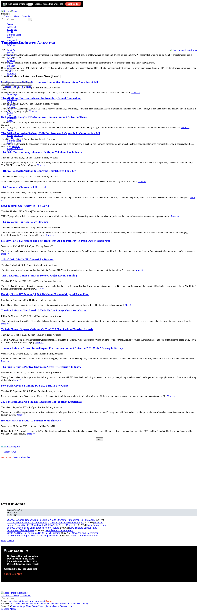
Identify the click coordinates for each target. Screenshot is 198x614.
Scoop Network (29, 603)
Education (11, 73)
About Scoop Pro (34, 606)
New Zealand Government (59, 530)
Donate (48, 601)
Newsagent (39, 601)
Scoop (10, 24)
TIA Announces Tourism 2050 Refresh (24, 186)
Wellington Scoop (15, 135)
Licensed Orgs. (18, 606)
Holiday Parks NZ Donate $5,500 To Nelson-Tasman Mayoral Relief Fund (45, 294)
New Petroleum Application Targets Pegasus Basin (33, 535)
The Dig (11, 32)
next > (99, 439)
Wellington (12, 29)
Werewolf (11, 27)
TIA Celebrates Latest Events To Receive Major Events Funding (39, 275)
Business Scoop (14, 34)
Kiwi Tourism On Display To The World (25, 205)
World (10, 68)
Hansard (98, 522)
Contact (11, 601)
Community (12, 40)
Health (10, 76)
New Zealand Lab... (97, 525)
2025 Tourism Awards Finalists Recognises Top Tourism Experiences (41, 401)
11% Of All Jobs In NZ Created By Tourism (27, 259)
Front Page (12, 50)
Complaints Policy (79, 603)
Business (11, 63)
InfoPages (11, 45)
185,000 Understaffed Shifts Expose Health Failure (33, 528)
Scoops (10, 52)
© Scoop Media (8, 609)
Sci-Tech (11, 66)
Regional (11, 60)
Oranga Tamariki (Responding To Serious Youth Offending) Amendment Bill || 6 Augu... (51, 520)
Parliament (12, 55)
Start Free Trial (73, 4)
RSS (10, 540)
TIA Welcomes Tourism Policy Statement (25, 221)
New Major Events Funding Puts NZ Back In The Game (34, 385)
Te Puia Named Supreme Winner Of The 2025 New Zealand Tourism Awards (47, 329)
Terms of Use (66, 606)
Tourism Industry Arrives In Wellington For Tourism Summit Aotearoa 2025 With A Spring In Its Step (62, 348)
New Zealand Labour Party (83, 528)
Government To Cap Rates (20, 530)
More (3, 540)
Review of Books (15, 42)
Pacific (10, 37)
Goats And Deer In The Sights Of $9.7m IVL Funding (33, 533)
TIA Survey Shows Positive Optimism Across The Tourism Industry (41, 366)
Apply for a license (50, 606)
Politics (10, 58)
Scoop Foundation (45, 603)
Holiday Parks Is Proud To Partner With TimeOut (31, 420)
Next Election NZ (63, 603)
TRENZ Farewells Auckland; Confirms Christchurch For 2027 (38, 170)
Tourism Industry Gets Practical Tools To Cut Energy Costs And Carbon (44, 310)
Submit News (27, 601)
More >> (135, 92)
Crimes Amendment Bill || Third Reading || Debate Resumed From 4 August (45, 522)
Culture (10, 71)
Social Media (15, 603)
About (18, 601)
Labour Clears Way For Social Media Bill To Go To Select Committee (42, 525)
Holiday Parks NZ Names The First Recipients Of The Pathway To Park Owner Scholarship (56, 240)
